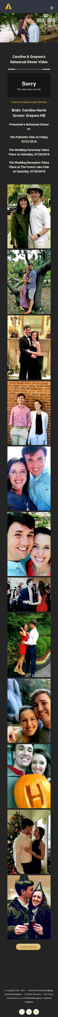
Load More (28, 946)
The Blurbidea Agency (33, 998)
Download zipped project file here (29, 102)
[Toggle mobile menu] (52, 7)
